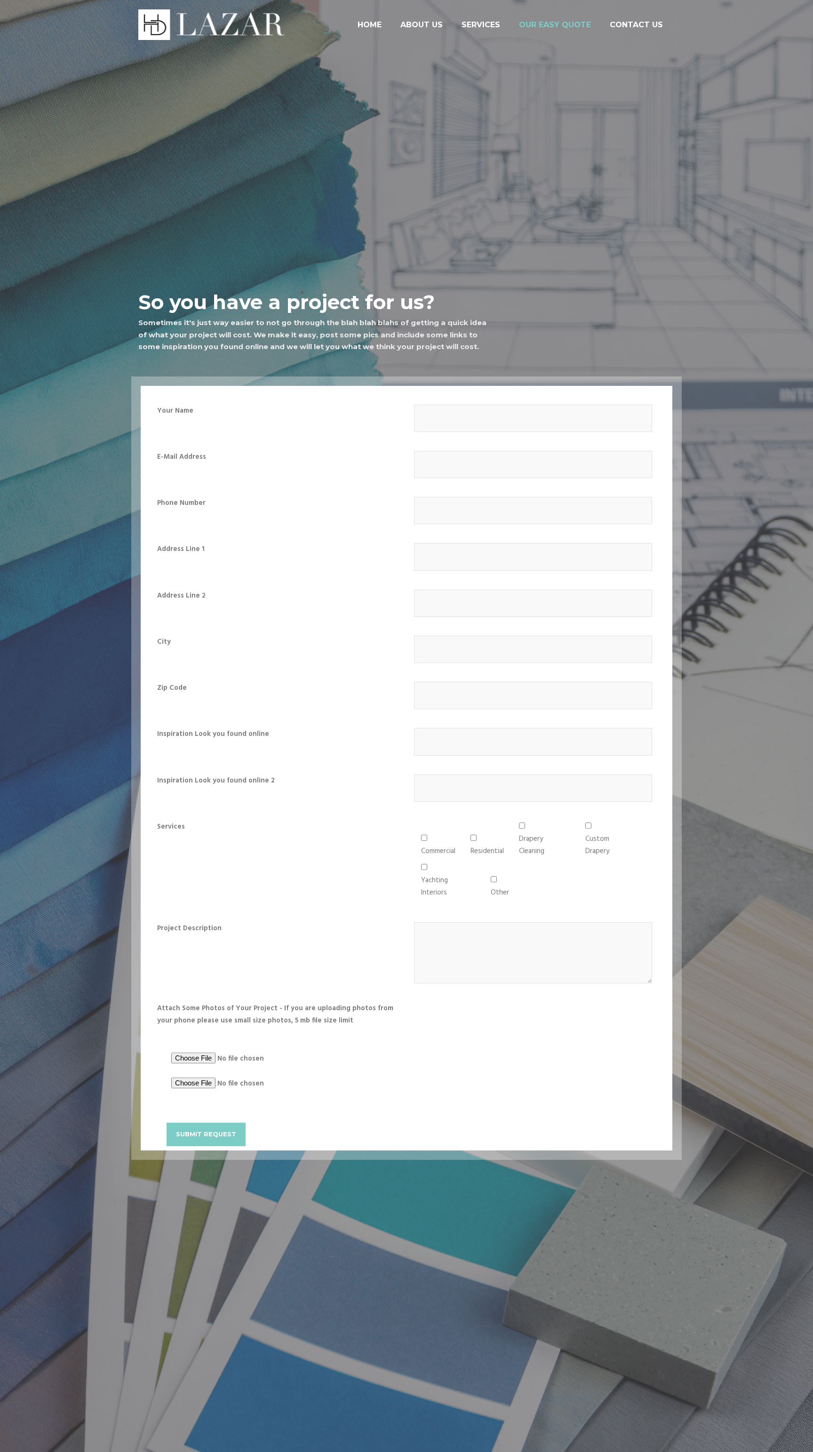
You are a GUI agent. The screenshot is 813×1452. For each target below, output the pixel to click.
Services (481, 24)
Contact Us (636, 24)
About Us (421, 24)
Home (370, 24)
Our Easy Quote (555, 24)
